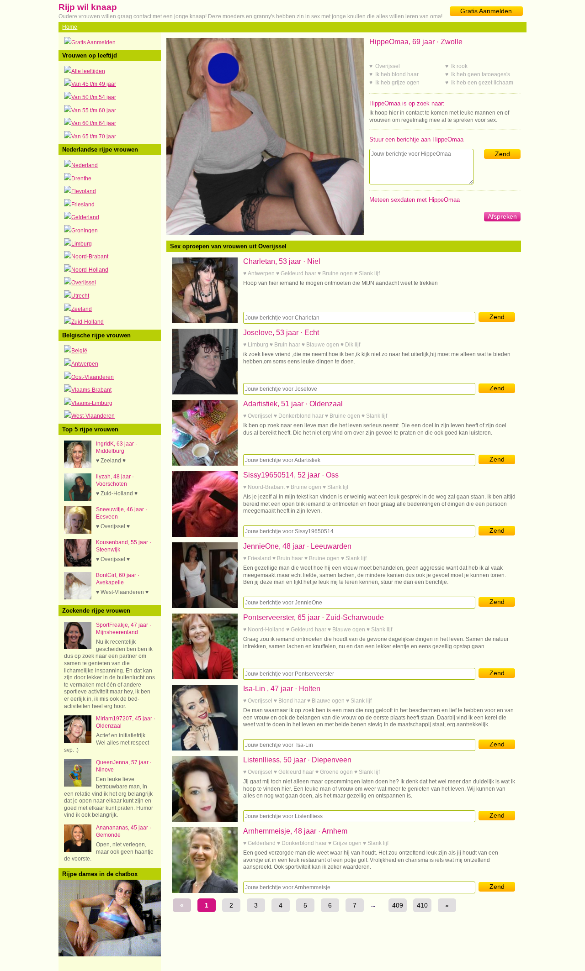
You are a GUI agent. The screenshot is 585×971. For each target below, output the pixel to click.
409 (397, 905)
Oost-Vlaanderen (92, 377)
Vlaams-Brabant (91, 390)
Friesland (83, 204)
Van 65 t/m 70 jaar (93, 136)
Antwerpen (84, 364)
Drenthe (81, 178)
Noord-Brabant (89, 256)
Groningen (84, 230)
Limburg (81, 244)
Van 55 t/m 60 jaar (93, 110)
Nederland (84, 165)
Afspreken (502, 216)
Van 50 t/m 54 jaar (93, 97)
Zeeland (81, 309)
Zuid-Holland (87, 322)
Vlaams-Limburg (91, 403)
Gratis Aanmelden (486, 11)
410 (422, 905)
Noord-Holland (89, 270)
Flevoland (83, 191)
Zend (502, 153)
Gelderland (85, 217)
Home (69, 27)
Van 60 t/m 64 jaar (93, 123)
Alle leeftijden (88, 71)
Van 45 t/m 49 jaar (93, 84)
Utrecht (80, 296)
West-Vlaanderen (93, 416)
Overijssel (83, 282)
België (79, 350)
